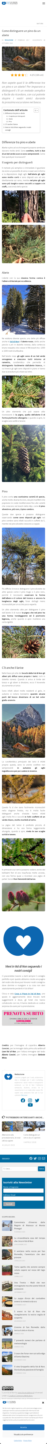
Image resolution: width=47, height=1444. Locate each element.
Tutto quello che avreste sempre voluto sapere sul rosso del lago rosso (29, 1270)
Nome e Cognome (10, 1187)
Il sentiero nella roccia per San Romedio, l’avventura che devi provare (29, 1254)
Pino (10, 121)
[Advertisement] (24, 9)
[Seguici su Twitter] (35, 1158)
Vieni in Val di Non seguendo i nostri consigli (18, 128)
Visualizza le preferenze (23, 1434)
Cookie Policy (18, 1440)
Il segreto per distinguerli (17, 116)
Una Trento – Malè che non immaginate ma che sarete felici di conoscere (29, 1285)
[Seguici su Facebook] (31, 1158)
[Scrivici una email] (43, 1158)
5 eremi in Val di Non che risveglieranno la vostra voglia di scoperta (29, 1314)
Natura (40, 23)
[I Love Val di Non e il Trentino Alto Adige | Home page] (12, 3)
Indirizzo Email (9, 1195)
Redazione (9, 40)
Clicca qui (24, 1095)
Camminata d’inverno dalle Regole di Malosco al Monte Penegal (29, 1225)
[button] (43, 1402)
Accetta (23, 1427)
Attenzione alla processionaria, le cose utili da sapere (11, 1138)
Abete (11, 119)
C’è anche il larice (11, 124)
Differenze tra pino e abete (15, 113)
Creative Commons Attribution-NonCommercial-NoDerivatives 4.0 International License (21, 1398)
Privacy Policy (27, 1440)
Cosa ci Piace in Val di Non (27, 993)
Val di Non (14, 341)
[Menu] (43, 3)
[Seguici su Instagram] (39, 1158)
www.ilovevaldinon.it (26, 1392)
